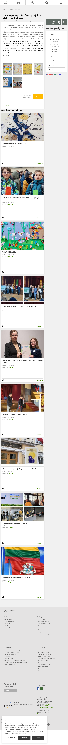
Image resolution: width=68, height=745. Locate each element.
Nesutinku (24, 738)
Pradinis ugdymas (42, 619)
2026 (52, 34)
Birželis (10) (55, 41)
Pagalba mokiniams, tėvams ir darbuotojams (49, 625)
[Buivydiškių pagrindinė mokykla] (5, 2)
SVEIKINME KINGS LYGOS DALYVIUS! (14, 143)
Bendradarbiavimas (10, 627)
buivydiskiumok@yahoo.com (46, 707)
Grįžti (7, 105)
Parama (40, 662)
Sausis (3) (54, 51)
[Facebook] (38, 688)
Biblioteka (40, 630)
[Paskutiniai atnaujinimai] (33, 2)
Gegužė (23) (55, 44)
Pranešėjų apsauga (43, 660)
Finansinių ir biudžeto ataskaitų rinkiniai (15, 660)
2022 (52, 69)
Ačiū (38, 96)
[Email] (41, 688)
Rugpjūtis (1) (55, 39)
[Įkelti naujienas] (18, 2)
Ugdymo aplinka (9, 621)
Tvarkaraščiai (11, 610)
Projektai (7, 656)
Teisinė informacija (43, 673)
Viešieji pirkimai (9, 658)
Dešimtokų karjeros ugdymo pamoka (14, 523)
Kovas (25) (54, 49)
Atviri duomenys (42, 675)
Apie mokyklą (8, 619)
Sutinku (37, 738)
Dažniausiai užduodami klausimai (46, 658)
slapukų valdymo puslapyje (19, 733)
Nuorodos (40, 650)
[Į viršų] (48, 724)
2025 (52, 56)
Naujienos (10, 9)
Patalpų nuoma (42, 632)
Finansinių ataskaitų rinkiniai (12, 652)
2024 (52, 61)
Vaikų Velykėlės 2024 (9, 252)
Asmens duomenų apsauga (45, 654)
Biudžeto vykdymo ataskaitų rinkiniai (14, 650)
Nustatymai (11, 738)
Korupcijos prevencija (43, 668)
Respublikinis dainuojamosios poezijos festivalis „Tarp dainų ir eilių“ (22, 361)
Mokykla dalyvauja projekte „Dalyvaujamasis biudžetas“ (20, 469)
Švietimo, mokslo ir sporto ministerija (23, 704)
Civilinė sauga (41, 670)
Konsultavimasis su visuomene (46, 656)
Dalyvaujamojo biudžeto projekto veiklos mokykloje (19, 306)
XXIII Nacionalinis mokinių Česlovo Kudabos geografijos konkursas (20, 199)
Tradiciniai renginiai (10, 625)
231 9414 (47, 704)
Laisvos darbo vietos (43, 652)
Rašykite (7, 690)
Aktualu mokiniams (43, 666)
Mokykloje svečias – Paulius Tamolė (14, 414)
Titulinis (3, 9)
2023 (52, 65)
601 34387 (45, 706)
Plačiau (39, 163)
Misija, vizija (8, 623)
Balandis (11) (55, 46)
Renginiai (17, 9)
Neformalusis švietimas (44, 623)
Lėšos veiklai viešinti (10, 654)
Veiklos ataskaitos (10, 664)
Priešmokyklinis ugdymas (44, 634)
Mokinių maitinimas (43, 627)
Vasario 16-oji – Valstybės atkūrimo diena (16, 577)
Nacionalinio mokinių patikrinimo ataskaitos (16, 662)
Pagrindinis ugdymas (43, 621)
